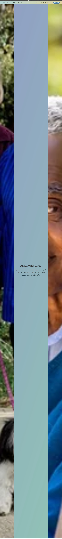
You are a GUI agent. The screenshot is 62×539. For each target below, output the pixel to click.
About (37, 2)
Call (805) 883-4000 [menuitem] (57, 0)
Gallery (32, 2)
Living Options (24, 2)
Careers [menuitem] (50, 0)
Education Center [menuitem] (44, 0)
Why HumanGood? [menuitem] (31, 0)
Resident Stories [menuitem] (37, 0)
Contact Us (56, 2)
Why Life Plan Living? (15, 2)
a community (7, 0)
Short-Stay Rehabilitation (45, 2)
